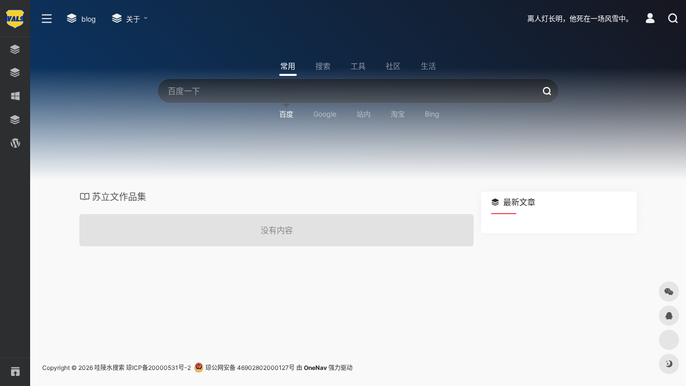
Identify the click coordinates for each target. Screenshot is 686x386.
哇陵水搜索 (109, 367)
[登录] (650, 19)
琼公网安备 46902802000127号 (249, 367)
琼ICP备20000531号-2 (158, 367)
